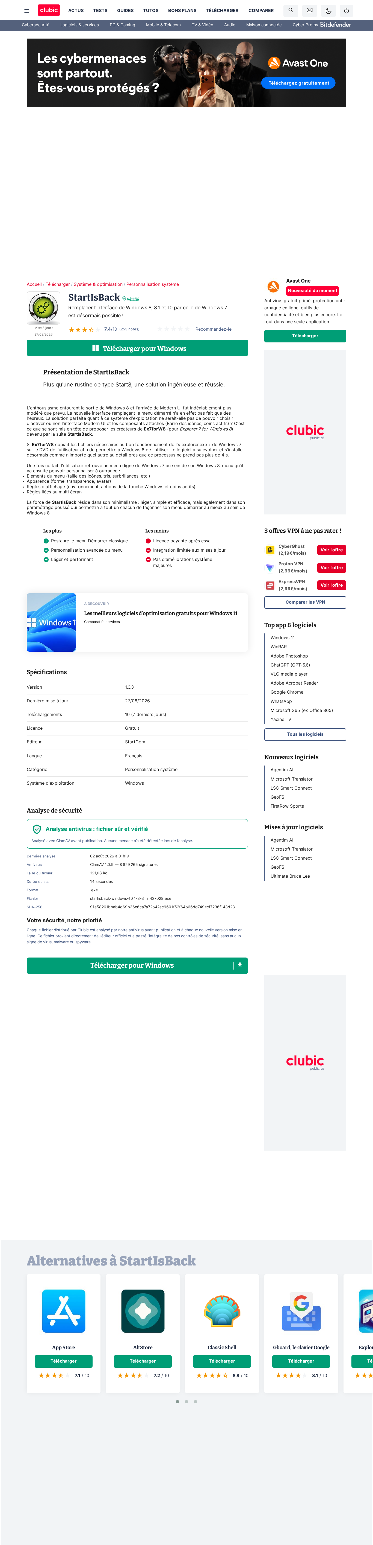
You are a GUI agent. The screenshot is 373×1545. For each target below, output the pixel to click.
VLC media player (289, 674)
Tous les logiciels (305, 734)
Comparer (261, 10)
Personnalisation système (152, 284)
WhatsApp (281, 701)
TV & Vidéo (202, 25)
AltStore (143, 1348)
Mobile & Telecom (163, 25)
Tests (100, 10)
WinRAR (279, 647)
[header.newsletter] (309, 11)
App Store (63, 1348)
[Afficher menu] (27, 11)
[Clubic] (49, 11)
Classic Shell (222, 1348)
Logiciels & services (79, 25)
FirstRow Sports (287, 806)
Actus (76, 10)
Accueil (34, 284)
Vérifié (133, 299)
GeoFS (277, 797)
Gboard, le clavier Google (301, 1348)
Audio (229, 25)
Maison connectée (264, 25)
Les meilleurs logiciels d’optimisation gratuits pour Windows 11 (160, 613)
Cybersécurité (35, 25)
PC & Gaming (122, 25)
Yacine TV (281, 719)
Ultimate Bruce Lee (290, 876)
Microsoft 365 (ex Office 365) (302, 710)
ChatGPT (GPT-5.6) (290, 665)
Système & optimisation (98, 284)
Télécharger (222, 10)
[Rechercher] (291, 11)
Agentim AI (282, 770)
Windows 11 (283, 638)
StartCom (135, 742)
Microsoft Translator (292, 779)
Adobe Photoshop (289, 656)
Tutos (150, 10)
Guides (125, 10)
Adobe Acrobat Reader (294, 683)
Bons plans (182, 10)
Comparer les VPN (305, 602)
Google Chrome (287, 692)
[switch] (328, 11)
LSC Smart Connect (291, 788)
